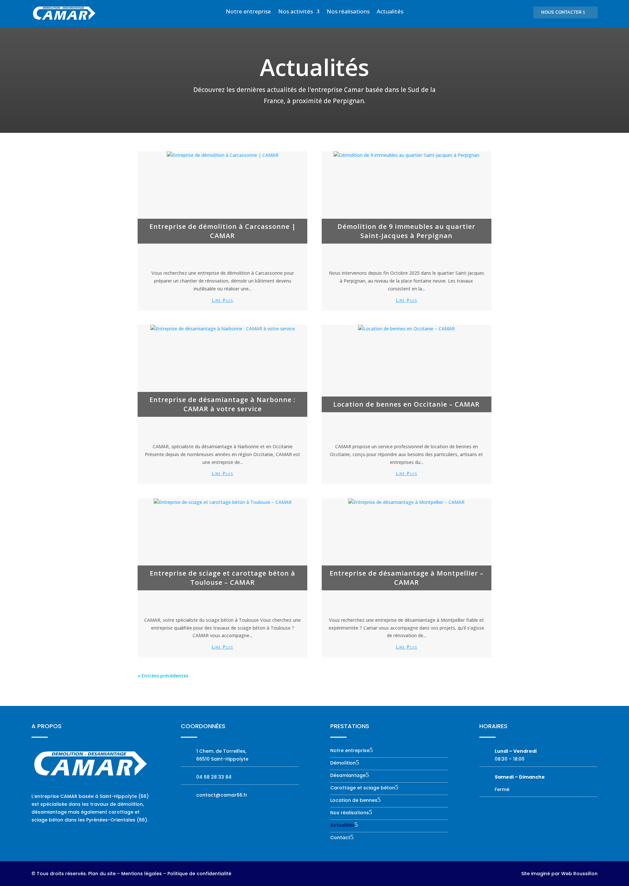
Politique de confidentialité (199, 873)
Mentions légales (141, 873)
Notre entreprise (248, 12)
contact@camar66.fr (221, 795)
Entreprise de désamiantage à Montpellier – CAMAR (407, 578)
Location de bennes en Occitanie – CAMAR (406, 404)
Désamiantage (348, 776)
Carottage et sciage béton (362, 788)
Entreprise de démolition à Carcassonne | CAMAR (222, 231)
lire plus (222, 300)
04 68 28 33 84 (214, 777)
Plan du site (102, 873)
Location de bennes (353, 800)
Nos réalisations (348, 12)
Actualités (390, 12)
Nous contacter (561, 12)
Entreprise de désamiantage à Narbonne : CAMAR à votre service (222, 404)
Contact (340, 838)
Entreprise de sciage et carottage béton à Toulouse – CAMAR (222, 578)
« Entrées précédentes (163, 676)
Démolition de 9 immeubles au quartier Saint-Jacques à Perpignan (406, 231)
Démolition (343, 763)
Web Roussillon (579, 873)
